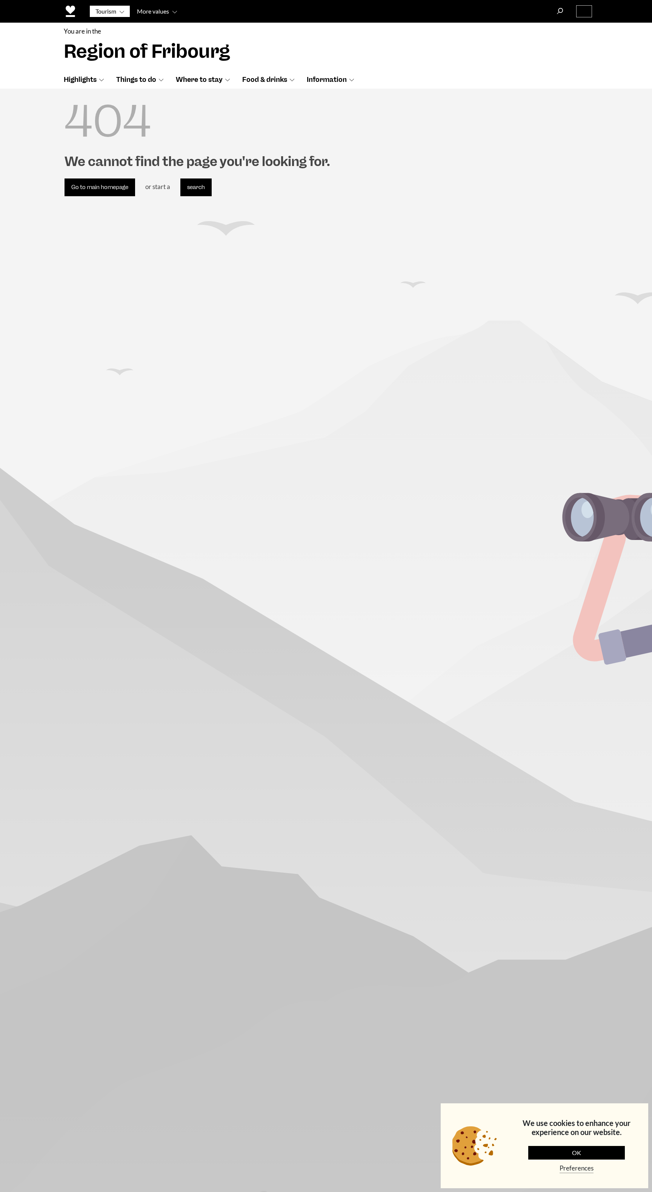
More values (153, 11)
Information (327, 79)
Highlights (80, 79)
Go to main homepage (99, 187)
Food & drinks (264, 79)
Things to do (136, 79)
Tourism (105, 11)
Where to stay (199, 79)
